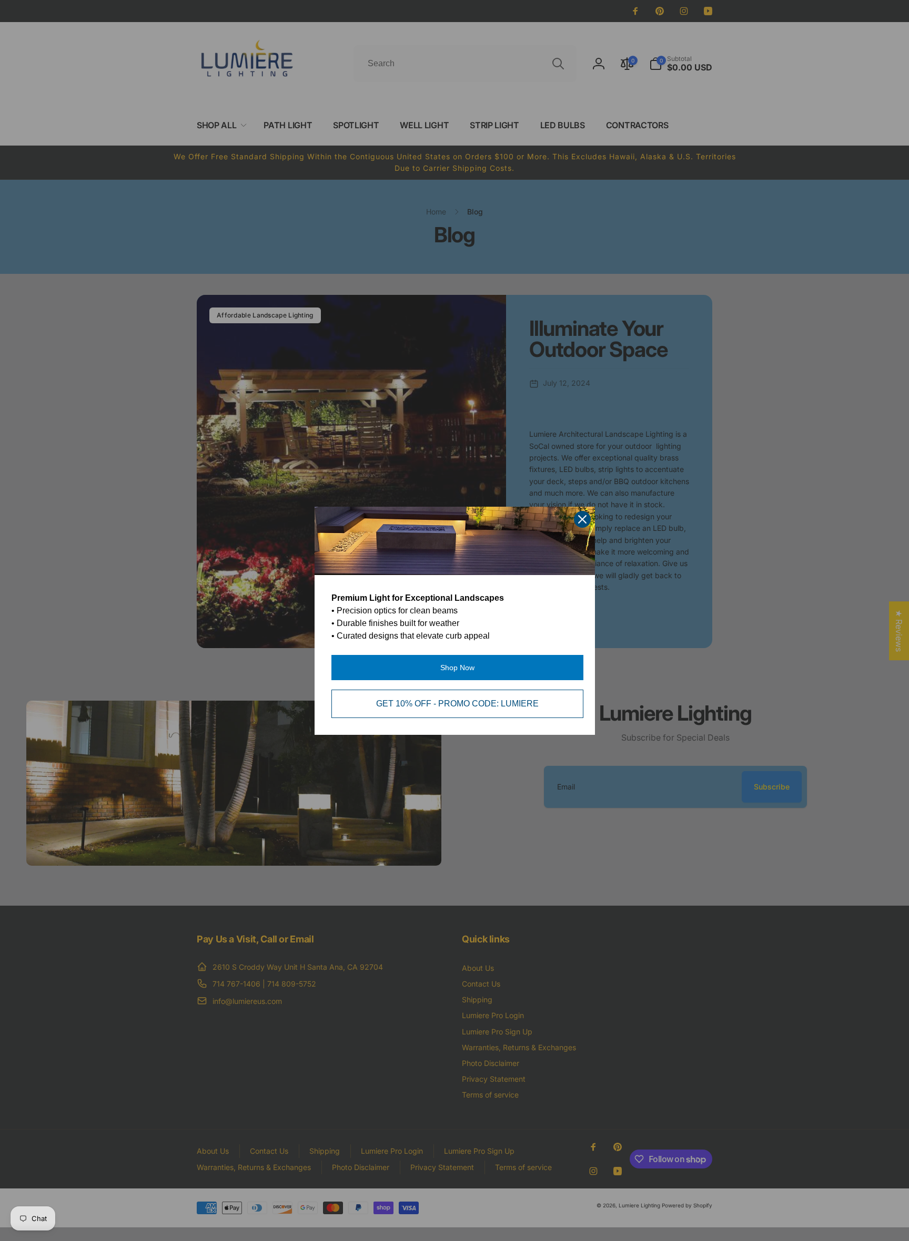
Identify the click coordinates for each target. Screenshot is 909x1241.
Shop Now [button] (457, 667)
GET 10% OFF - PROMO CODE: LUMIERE (457, 703)
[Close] (582, 519)
